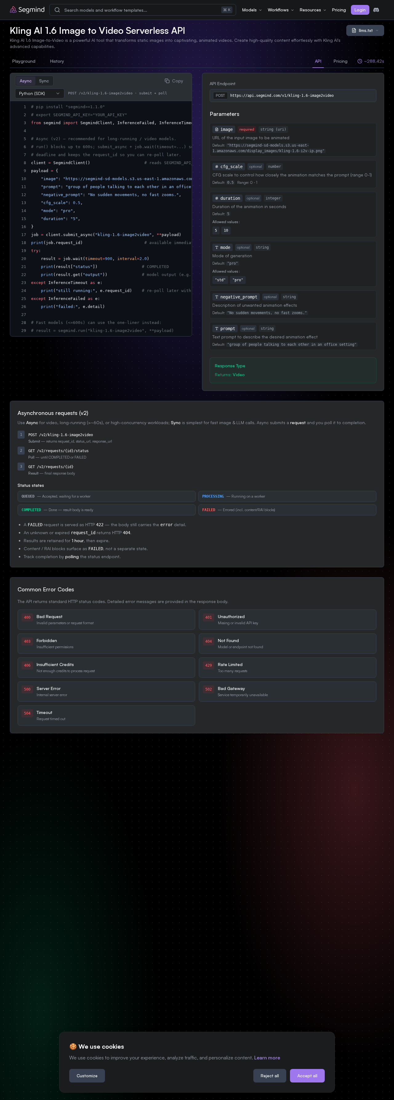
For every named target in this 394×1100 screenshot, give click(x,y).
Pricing (339, 9)
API (318, 61)
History (57, 61)
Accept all (307, 1075)
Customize (87, 1075)
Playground (23, 61)
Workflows (278, 9)
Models (249, 9)
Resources (310, 9)
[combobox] (39, 93)
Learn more (267, 1058)
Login (360, 9)
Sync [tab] (44, 80)
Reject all (270, 1075)
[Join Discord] (376, 9)
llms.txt (366, 30)
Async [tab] (26, 80)
